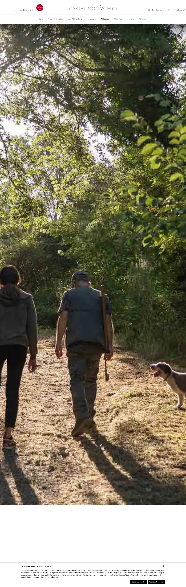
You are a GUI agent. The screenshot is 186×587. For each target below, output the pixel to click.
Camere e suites (55, 19)
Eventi (131, 19)
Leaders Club (26, 9)
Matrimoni (119, 19)
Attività (105, 19)
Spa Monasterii (75, 19)
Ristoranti (91, 19)
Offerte (142, 19)
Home (40, 19)
